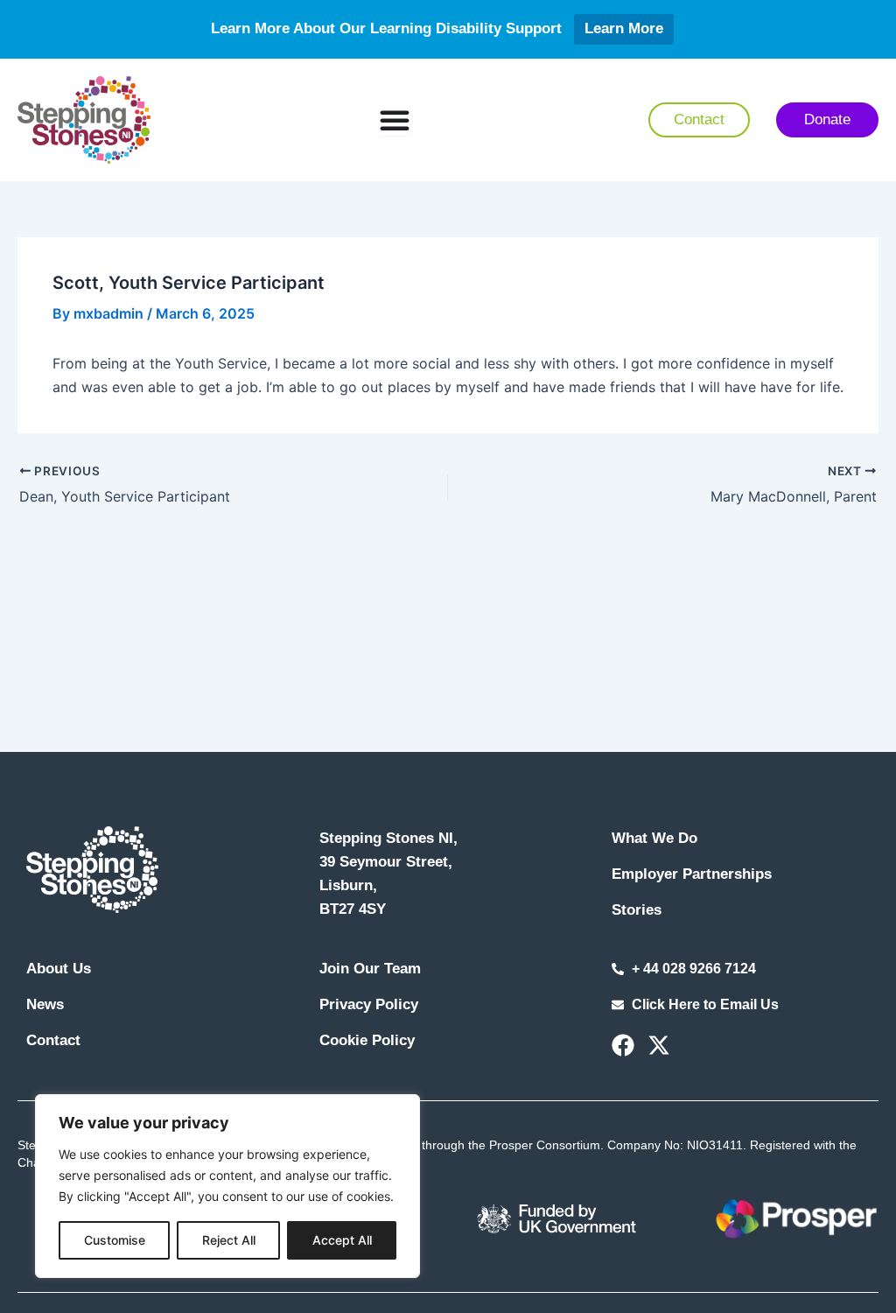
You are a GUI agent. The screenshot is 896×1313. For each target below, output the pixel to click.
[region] (227, 1186)
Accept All (342, 1239)
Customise (114, 1239)
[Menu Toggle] (394, 120)
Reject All (229, 1239)
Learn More (623, 28)
